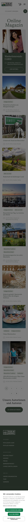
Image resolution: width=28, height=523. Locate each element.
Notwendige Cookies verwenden (14, 519)
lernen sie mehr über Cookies (9, 505)
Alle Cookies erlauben (14, 510)
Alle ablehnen (14, 514)
